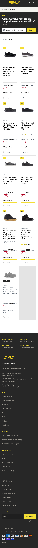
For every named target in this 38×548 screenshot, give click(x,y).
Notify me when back (8, 311)
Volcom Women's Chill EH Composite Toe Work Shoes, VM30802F (10, 126)
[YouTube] (19, 386)
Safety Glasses (7, 409)
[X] (14, 386)
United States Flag (8, 471)
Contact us (5, 485)
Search (31, 30)
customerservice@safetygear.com (13, 369)
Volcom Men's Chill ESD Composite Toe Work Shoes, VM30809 (10, 180)
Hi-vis (3, 417)
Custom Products (7, 397)
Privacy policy (6, 501)
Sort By (4, 40)
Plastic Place (6, 467)
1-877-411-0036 (9, 363)
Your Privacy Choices (9, 506)
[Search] (29, 3)
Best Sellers (6, 425)
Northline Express (8, 462)
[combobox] (14, 30)
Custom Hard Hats (8, 401)
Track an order (7, 489)
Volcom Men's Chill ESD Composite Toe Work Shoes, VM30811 (27, 126)
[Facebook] (4, 386)
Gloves (4, 413)
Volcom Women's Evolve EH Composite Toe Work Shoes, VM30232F (9, 71)
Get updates (30, 517)
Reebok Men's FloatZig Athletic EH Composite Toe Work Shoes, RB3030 (10, 291)
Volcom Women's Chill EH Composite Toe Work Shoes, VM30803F (27, 71)
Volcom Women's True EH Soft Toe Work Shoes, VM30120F (27, 180)
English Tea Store (7, 454)
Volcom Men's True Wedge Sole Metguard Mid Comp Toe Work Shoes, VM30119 (9, 235)
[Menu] (4, 3)
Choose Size (7, 93)
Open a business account (10, 436)
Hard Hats (5, 405)
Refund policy (6, 497)
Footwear (5, 421)
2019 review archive (8, 493)
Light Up (4, 458)
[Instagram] (9, 386)
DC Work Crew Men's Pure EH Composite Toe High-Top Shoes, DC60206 (26, 235)
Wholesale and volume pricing (12, 440)
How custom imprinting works (12, 444)
